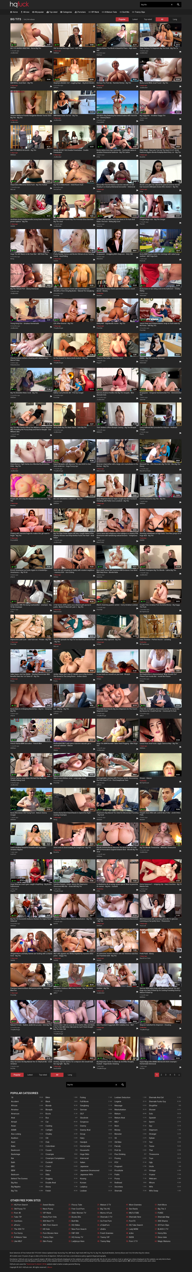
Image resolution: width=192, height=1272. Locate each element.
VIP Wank (93, 12)
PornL (142, 434)
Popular (122, 19)
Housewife (84, 1150)
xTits (98, 157)
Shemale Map (163, 1217)
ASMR (13, 1130)
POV (116, 1162)
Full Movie (84, 1101)
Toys (151, 1158)
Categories (66, 12)
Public (117, 1174)
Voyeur (152, 1174)
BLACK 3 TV (163, 1229)
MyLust (12, 189)
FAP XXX (75, 1233)
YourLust (143, 926)
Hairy (82, 1138)
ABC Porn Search (50, 1225)
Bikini (48, 1097)
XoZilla (12, 1068)
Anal (13, 1118)
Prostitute (119, 1170)
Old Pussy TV (20, 1209)
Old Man (118, 1142)
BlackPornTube (145, 471)
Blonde (48, 1105)
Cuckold (49, 1162)
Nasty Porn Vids (50, 1217)
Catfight (49, 1130)
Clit (47, 1138)
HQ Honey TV (77, 1237)
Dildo (48, 1174)
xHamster (143, 295)
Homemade (85, 1146)
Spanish (152, 1118)
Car (47, 1122)
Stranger (152, 1134)
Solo (151, 1113)
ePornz (17, 1225)
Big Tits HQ (105, 1209)
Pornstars (80, 12)
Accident (15, 1101)
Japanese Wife (86, 1174)
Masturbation (120, 1109)
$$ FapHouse (144, 612)
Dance (48, 1170)
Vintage (152, 1170)
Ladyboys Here (78, 1241)
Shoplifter (153, 1105)
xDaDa (103, 1229)
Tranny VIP (105, 1237)
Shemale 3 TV (106, 1217)
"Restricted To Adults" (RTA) (36, 1264)
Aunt (13, 1142)
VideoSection (15, 365)
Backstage (15, 1154)
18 (12, 1097)
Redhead (118, 1182)
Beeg (12, 259)
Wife (151, 1187)
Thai (151, 1150)
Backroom (15, 1150)
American (15, 1113)
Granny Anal (85, 1130)
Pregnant (118, 1166)
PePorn (99, 55)
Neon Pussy (48, 1209)
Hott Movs (162, 1205)
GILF (82, 1113)
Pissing (118, 1158)
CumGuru (18, 1221)
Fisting (83, 1097)
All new (24, 12)
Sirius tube (162, 1237)
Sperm (152, 1122)
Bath (13, 1162)
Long (175, 19)
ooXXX (99, 1029)
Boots (48, 1113)
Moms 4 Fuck (106, 1213)
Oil (116, 1138)
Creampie (50, 1154)
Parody (118, 1146)
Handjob (83, 1142)
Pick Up (118, 1150)
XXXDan (56, 53)
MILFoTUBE (134, 1213)
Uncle (151, 1166)
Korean (83, 1182)
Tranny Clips (138, 12)
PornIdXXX (100, 122)
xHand (12, 577)
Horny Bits (162, 1233)
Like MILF (18, 1241)
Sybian (152, 1138)
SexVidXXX (57, 1068)
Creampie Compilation (55, 1158)
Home (14, 12)
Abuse (50, 1267)
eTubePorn (105, 1225)
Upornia (99, 226)
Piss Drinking (120, 1154)
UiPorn (56, 87)
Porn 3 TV (133, 1241)
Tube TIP (18, 1217)
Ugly (151, 1162)
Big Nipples (16, 1187)
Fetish (48, 1191)
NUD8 (131, 1237)
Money (117, 1130)
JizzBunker (14, 53)
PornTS (132, 1221)
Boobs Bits (76, 1217)
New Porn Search (79, 1229)
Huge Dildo (84, 1154)
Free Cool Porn (78, 1209)
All (162, 19)
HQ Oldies (76, 1225)
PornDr (142, 224)
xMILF (142, 716)
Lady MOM (133, 1229)
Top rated (51, 12)
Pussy (117, 1178)
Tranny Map (105, 1241)
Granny (83, 1126)
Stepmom (153, 1130)
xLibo (131, 1233)
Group (82, 1134)
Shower (152, 1109)
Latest (135, 19)
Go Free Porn (106, 1221)
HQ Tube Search (136, 1225)
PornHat (56, 295)
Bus (47, 1118)
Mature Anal (120, 1118)
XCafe (142, 120)
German (83, 1109)
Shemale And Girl (156, 1097)
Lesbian (83, 1191)
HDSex (56, 577)
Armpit (14, 1122)
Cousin (49, 1150)
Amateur (15, 1109)
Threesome (154, 1154)
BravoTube (100, 542)
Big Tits (14, 1191)
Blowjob (49, 1109)
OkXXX (12, 226)
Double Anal (51, 1182)
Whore (152, 1182)
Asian (13, 1126)
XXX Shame (163, 1221)
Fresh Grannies (106, 1233)
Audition (14, 1138)
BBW (13, 1170)
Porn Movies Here (50, 1233)
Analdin (99, 295)
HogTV (99, 363)
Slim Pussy (47, 1241)
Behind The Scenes (19, 1178)
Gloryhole (84, 1118)
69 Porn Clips (163, 1225)
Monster (118, 1134)
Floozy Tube (77, 1205)
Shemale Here (135, 1217)
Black (48, 1101)
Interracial (84, 1158)
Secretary (119, 1187)
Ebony (48, 1187)
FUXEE (160, 1213)
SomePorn (57, 189)
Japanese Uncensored (89, 1170)
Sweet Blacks (48, 1205)
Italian (82, 1162)
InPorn (99, 785)
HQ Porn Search (21, 1205)
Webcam (153, 1178)
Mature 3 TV (105, 1205)
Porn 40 (17, 1213)
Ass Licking (16, 1134)
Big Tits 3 (162, 1209)
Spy (150, 1126)
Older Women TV (79, 1213)
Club (47, 1142)
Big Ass (14, 1182)
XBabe (99, 191)
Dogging (49, 1178)
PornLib (142, 261)
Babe (13, 1146)
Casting (49, 1126)
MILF (117, 1122)
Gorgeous (84, 1122)
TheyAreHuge (58, 328)
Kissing (83, 1178)
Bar (12, 1158)
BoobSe (99, 87)
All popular (38, 12)
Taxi (150, 1142)
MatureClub (101, 471)
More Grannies (135, 1205)
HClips (99, 644)
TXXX (98, 505)
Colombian (50, 1146)
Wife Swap (153, 1191)
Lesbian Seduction (122, 1097)
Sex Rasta (133, 1209)
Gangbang (84, 1105)
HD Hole (46, 1229)
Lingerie (118, 1101)
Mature (118, 1113)
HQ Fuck (19, 4)
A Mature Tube (109, 12)
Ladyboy (83, 1187)
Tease (151, 1146)
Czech (48, 1166)
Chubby (49, 1134)
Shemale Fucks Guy (157, 1101)
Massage (118, 1105)
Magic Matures (164, 1241)
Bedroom (15, 1174)
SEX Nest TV (48, 1221)
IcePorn (13, 854)
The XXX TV (19, 1229)
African (14, 1105)
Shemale (118, 1191)
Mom (117, 1126)
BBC (13, 1166)
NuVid (56, 923)
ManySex (100, 259)
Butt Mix (124, 12)
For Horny (18, 1233)
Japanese (84, 1166)
